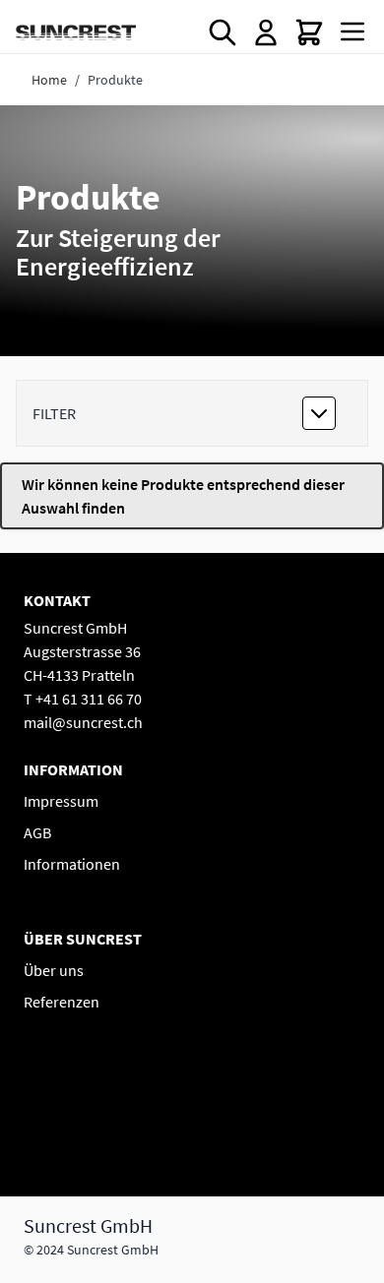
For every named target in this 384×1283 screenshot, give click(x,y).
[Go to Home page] (76, 32)
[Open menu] (352, 31)
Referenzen (61, 1001)
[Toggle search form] (222, 32)
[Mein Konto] (266, 32)
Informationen (72, 864)
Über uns (54, 970)
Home (49, 80)
